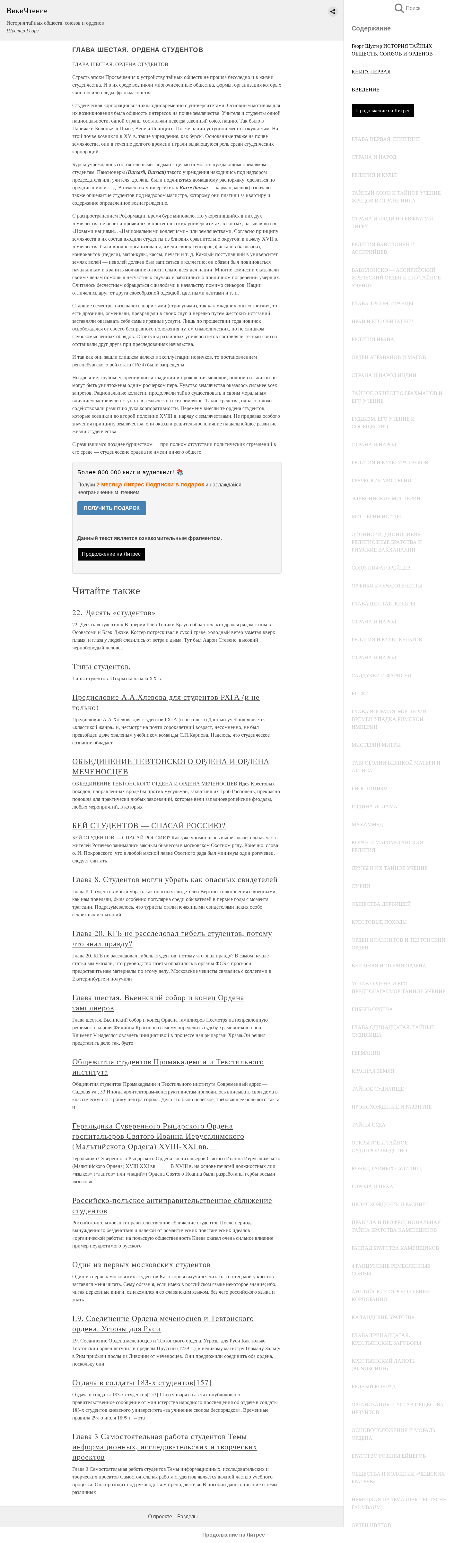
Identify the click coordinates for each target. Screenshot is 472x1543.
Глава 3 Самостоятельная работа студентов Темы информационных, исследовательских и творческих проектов (164, 1446)
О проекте (160, 1516)
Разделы (187, 1516)
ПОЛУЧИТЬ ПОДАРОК (112, 508)
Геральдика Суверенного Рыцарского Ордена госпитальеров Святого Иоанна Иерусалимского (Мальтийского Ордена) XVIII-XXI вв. (158, 1135)
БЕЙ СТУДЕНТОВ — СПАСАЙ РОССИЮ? (149, 825)
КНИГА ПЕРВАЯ (371, 71)
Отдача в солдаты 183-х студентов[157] (142, 1382)
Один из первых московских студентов (141, 1264)
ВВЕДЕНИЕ (366, 89)
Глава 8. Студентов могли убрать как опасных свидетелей (175, 879)
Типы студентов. (101, 666)
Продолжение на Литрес (383, 110)
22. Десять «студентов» (114, 612)
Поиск (407, 8)
